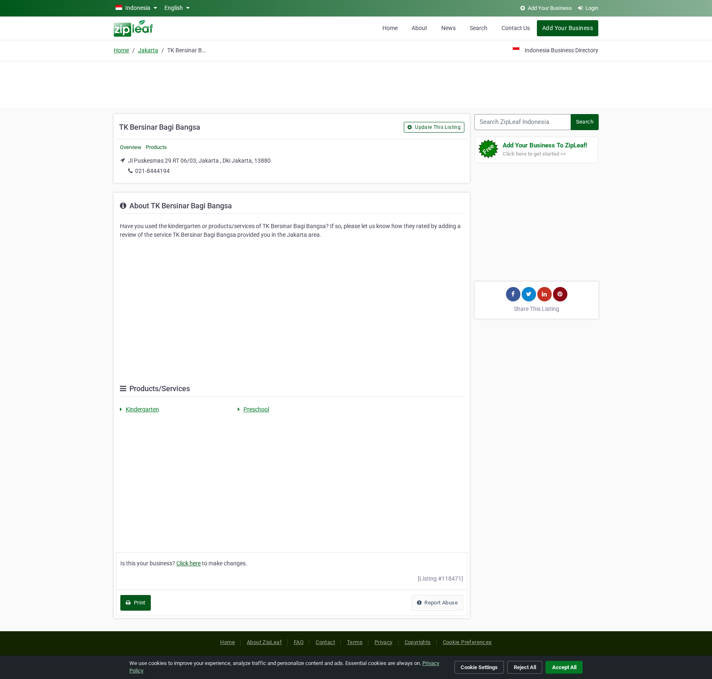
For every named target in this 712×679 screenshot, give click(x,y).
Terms (355, 642)
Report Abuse (440, 603)
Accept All (564, 667)
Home (390, 28)
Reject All (525, 667)
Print (138, 603)
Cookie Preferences (467, 642)
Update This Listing (437, 127)
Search (478, 28)
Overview (130, 147)
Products (156, 147)
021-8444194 (152, 171)
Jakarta (148, 50)
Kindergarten (142, 409)
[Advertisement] (356, 83)
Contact (325, 642)
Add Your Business (567, 28)
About (419, 28)
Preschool (256, 409)
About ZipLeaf (264, 642)
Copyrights (418, 642)
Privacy (384, 642)
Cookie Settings (479, 667)
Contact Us (515, 28)
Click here (188, 563)
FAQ (299, 642)
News (448, 28)
